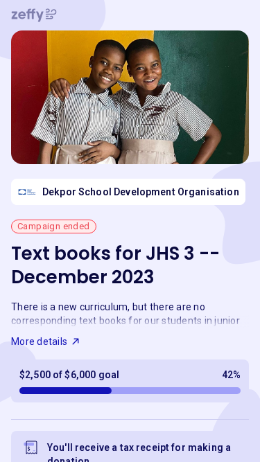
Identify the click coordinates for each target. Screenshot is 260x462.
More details (39, 341)
